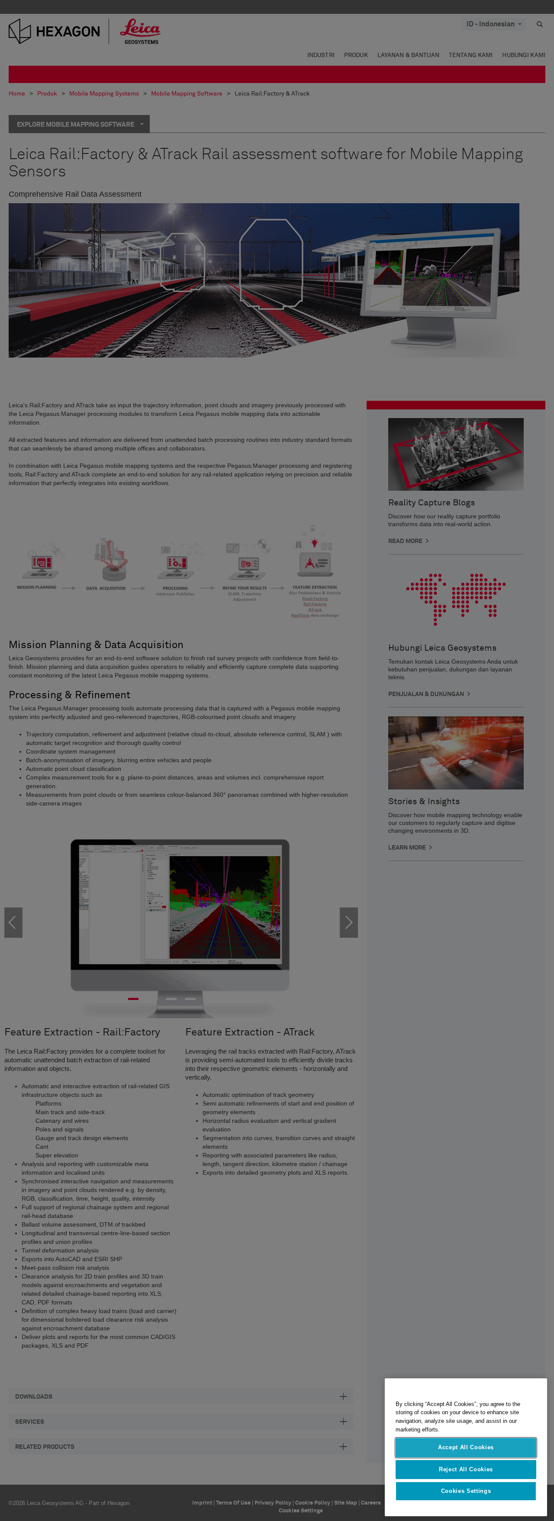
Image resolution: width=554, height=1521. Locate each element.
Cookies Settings (466, 1491)
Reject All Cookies (466, 1469)
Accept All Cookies (466, 1447)
